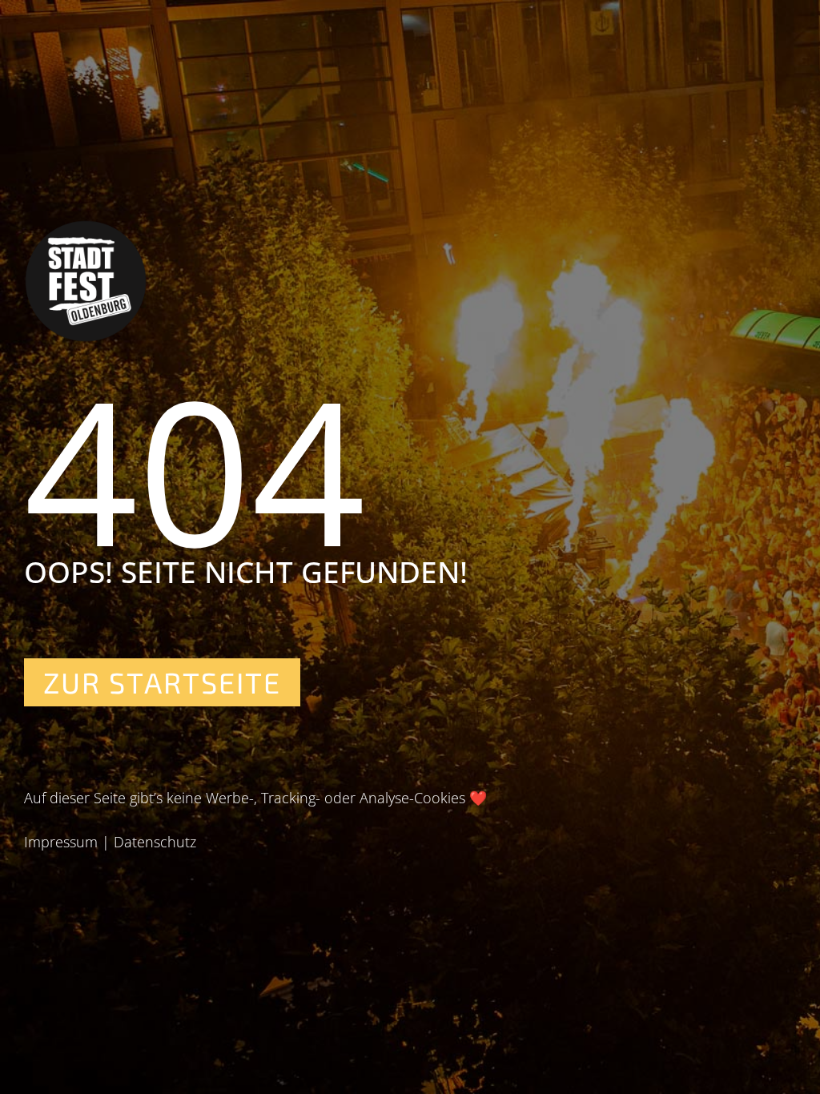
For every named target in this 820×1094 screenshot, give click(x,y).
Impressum (61, 841)
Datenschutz (155, 841)
